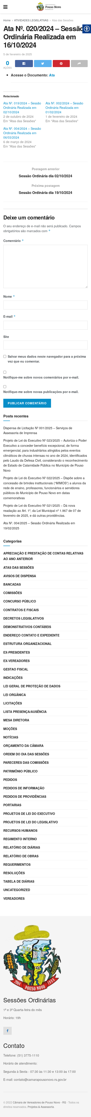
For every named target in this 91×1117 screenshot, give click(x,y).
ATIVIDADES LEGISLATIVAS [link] (31, 20)
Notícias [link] (10, 737)
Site (6, 336)
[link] (5, 6)
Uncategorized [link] (16, 890)
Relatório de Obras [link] (20, 856)
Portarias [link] (12, 805)
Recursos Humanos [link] (20, 830)
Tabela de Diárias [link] (18, 881)
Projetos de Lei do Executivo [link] (29, 813)
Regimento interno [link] (20, 839)
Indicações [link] (13, 677)
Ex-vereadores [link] (16, 660)
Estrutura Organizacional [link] (27, 643)
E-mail (9, 316)
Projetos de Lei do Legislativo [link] (30, 822)
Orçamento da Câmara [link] (23, 745)
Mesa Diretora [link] (16, 720)
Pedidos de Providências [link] (24, 796)
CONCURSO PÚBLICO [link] (19, 601)
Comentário (13, 240)
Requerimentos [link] (16, 864)
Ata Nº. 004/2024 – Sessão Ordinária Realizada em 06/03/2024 (22, 133)
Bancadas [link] (12, 584)
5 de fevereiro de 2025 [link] (17, 54)
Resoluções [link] (14, 873)
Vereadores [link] (14, 898)
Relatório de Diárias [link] (21, 847)
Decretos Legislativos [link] (23, 618)
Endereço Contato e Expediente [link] (31, 635)
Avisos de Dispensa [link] (19, 576)
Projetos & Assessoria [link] (41, 1107)
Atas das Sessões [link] (62, 20)
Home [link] (7, 20)
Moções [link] (10, 728)
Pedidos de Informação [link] (23, 788)
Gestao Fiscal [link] (15, 669)
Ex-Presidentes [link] (16, 652)
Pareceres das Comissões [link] (26, 762)
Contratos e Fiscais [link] (21, 610)
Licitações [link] (12, 703)
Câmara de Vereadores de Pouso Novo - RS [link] (39, 1102)
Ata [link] (52, 75)
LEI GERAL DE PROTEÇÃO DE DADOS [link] (31, 686)
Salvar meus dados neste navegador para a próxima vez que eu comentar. (47, 358)
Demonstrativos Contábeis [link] (27, 626)
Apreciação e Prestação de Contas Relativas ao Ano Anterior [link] (43, 556)
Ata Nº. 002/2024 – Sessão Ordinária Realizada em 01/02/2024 (64, 107)
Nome (9, 296)
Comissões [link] (12, 592)
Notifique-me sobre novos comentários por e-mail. (41, 377)
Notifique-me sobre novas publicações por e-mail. (41, 391)
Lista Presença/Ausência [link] (25, 711)
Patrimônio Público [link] (20, 771)
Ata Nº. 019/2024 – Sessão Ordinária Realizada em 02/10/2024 (22, 107)
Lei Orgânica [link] (14, 694)
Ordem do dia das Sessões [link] (26, 754)
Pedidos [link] (10, 779)
